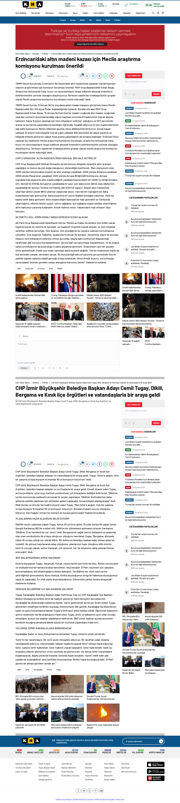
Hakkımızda (60, 799)
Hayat (107, 20)
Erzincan (41, 268)
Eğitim (98, 20)
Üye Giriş (125, 763)
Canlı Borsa (66, 763)
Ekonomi (63, 13)
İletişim (69, 799)
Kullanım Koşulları (108, 799)
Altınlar (88, 763)
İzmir (27, 669)
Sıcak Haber (109, 779)
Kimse (49, 669)
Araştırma (29, 268)
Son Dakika (20, 13)
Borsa (18, 751)
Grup (51, 268)
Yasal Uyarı (120, 799)
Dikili (19, 669)
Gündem (49, 13)
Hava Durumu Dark (23, 763)
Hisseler (106, 751)
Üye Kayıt (125, 767)
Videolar (113, 13)
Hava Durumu (71, 751)
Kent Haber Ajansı (22, 54)
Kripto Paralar (157, 751)
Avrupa (73, 20)
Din (90, 20)
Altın (19, 268)
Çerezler (90, 799)
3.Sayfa (63, 20)
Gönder (24, 368)
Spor (75, 13)
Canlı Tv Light (21, 771)
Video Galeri (109, 767)
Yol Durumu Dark (23, 767)
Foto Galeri (99, 13)
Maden (59, 268)
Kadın (85, 13)
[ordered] (49, 368)
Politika (117, 20)
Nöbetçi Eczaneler (47, 771)
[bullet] (53, 368)
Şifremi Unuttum (128, 771)
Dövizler (88, 767)
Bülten (82, 20)
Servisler (35, 13)
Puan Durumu (90, 751)
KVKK (97, 799)
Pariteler (121, 751)
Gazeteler (140, 13)
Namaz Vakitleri (35, 751)
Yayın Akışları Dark (47, 767)
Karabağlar (38, 669)
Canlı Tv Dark (44, 763)
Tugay (58, 669)
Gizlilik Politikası (79, 799)
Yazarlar (127, 13)
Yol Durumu (138, 751)
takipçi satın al (45, 779)
